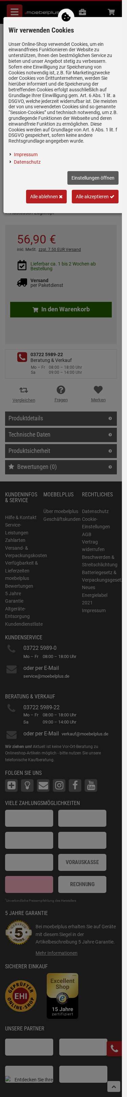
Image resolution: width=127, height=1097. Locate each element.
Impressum (26, 154)
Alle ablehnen (44, 196)
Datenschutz (27, 162)
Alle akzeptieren (93, 196)
